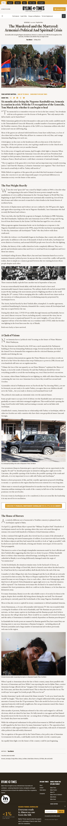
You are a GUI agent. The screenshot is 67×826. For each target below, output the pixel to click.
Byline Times (53, 787)
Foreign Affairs (14, 758)
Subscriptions (60, 9)
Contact (41, 787)
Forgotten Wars (39, 22)
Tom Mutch (29, 40)
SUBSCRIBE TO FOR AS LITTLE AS (33, 506)
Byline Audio (53, 799)
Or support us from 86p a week (52, 816)
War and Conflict (49, 758)
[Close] (65, 806)
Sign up (61, 811)
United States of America (33, 758)
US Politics (41, 758)
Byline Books (53, 797)
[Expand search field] (64, 16)
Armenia (3, 758)
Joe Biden (24, 758)
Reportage (27, 22)
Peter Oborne (33, 276)
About (41, 785)
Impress (3, 792)
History (20, 758)
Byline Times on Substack (56, 794)
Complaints (42, 793)
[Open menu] (2, 16)
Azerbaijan (8, 758)
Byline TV (52, 792)
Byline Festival (53, 790)
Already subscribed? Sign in (51, 819)
